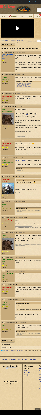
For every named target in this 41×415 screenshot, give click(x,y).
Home (3, 16)
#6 (2, 157)
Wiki (22, 16)
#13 (3, 271)
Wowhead (27, 370)
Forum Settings (32, 41)
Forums (29, 16)
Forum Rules (32, 359)
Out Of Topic (20, 40)
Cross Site (12, 40)
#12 (3, 257)
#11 (3, 232)
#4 (2, 106)
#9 (2, 201)
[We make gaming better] (6, 2)
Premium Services (34, 2)
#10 (3, 217)
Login (15, 2)
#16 (3, 322)
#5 (2, 141)
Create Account (23, 2)
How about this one (20, 160)
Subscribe (4, 359)
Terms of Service (22, 359)
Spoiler (28, 98)
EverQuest (27, 372)
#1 (2, 52)
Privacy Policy (12, 359)
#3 (2, 93)
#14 (3, 284)
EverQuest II (27, 375)
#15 (3, 299)
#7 (2, 176)
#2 (2, 74)
